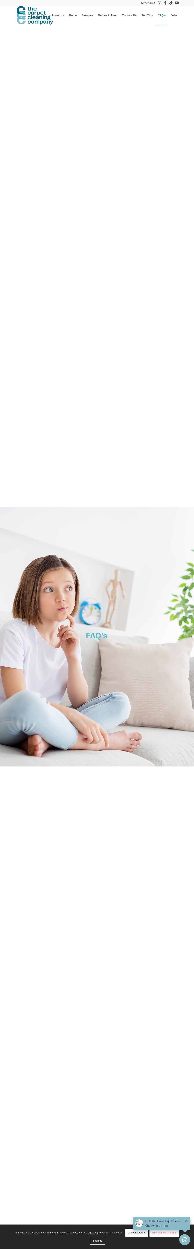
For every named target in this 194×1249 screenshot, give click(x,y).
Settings (97, 1241)
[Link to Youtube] (177, 3)
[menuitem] (57, 15)
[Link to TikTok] (171, 3)
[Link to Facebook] (165, 3)
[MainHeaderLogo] (35, 15)
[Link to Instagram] (159, 3)
